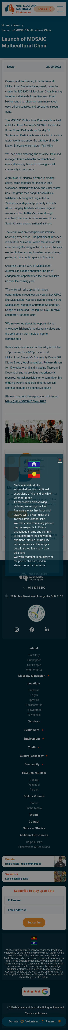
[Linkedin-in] (47, 629)
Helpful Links (34, 842)
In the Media (34, 808)
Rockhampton (34, 705)
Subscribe (34, 922)
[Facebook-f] (31, 629)
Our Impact (34, 660)
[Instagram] (16, 629)
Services (34, 721)
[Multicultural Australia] (21, 13)
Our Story (34, 655)
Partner (34, 789)
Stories (34, 803)
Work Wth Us (34, 670)
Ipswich (34, 700)
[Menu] (60, 9)
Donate (34, 779)
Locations (34, 683)
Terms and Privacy (36, 1013)
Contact (34, 821)
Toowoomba (34, 710)
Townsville (34, 714)
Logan (34, 695)
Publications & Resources (34, 847)
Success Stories (34, 828)
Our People (34, 665)
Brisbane (34, 690)
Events (34, 814)
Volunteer (34, 784)
